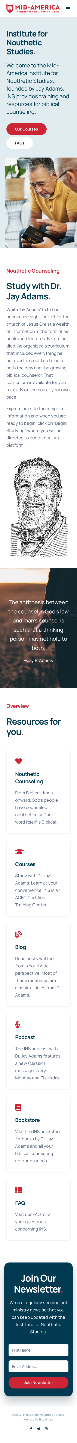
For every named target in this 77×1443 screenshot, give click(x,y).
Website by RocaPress (38, 1419)
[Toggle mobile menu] (68, 8)
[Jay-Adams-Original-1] (38, 457)
